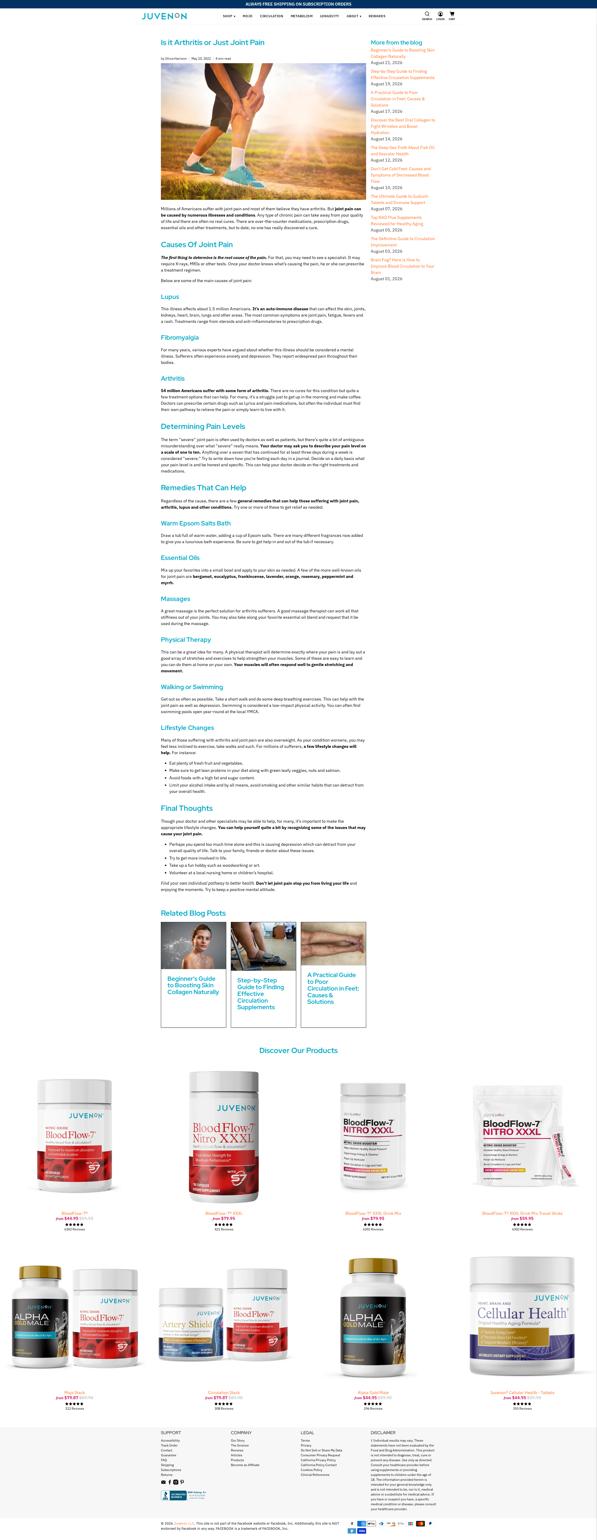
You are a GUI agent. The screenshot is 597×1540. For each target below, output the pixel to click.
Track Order (169, 1445)
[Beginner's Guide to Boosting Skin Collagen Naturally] (193, 945)
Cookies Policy (311, 1470)
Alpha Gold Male (373, 1392)
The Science (240, 1445)
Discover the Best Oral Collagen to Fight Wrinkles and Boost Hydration (403, 126)
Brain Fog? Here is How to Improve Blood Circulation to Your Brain (402, 266)
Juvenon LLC (184, 1523)
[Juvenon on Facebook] (169, 1483)
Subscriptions (171, 1470)
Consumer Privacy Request (320, 1455)
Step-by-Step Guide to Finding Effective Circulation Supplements (260, 993)
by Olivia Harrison (174, 58)
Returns (167, 1475)
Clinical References (315, 1475)
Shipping (167, 1465)
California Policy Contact (319, 1465)
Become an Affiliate (245, 1465)
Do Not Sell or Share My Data (321, 1450)
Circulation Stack (224, 1392)
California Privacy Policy (318, 1460)
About (354, 16)
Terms (305, 1440)
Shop (229, 16)
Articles (236, 1455)
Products (237, 1460)
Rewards (377, 16)
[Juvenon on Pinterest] (182, 1483)
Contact (166, 1450)
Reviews (237, 1450)
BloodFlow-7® (75, 1213)
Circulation (271, 16)
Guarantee (168, 1455)
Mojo (248, 16)
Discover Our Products (298, 1050)
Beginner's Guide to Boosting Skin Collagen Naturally (193, 985)
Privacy (306, 1445)
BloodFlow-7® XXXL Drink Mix (373, 1213)
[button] (427, 16)
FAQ (164, 1460)
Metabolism (302, 16)
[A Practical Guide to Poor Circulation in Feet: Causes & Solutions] (333, 944)
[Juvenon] (164, 16)
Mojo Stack (74, 1392)
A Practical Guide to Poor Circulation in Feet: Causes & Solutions (398, 99)
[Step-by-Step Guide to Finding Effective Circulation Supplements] (263, 946)
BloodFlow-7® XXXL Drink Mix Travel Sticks (522, 1213)
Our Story (238, 1440)
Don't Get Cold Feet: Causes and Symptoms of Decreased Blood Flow (401, 175)
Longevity (329, 16)
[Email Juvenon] (163, 1483)
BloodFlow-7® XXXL (224, 1213)
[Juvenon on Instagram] (175, 1483)
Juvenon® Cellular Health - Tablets (522, 1392)
